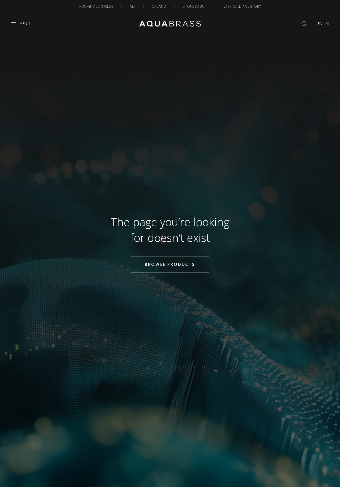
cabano (159, 6)
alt (132, 6)
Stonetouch (195, 6)
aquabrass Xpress (96, 6)
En (320, 24)
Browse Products (170, 264)
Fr (327, 24)
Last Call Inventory (242, 6)
